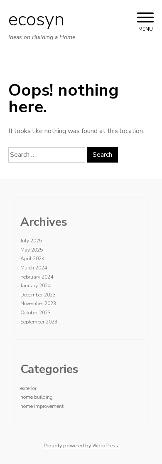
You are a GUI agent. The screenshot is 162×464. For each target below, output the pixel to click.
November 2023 (38, 303)
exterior (28, 388)
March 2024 (33, 267)
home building (36, 397)
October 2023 (35, 312)
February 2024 (36, 277)
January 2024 (35, 285)
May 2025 (31, 250)
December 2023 (38, 294)
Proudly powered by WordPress (81, 445)
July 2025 (31, 240)
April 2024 (32, 258)
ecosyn (36, 19)
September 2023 (38, 321)
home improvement (42, 406)
